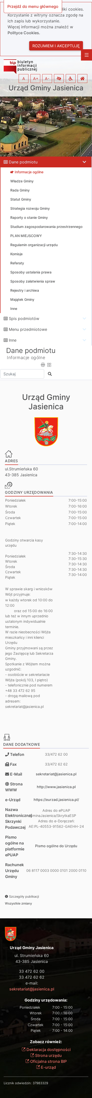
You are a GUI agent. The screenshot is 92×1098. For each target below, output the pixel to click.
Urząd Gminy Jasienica (46, 88)
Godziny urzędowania (29, 492)
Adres (11, 461)
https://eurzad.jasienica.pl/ (56, 799)
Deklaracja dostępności (48, 1049)
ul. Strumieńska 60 (31, 955)
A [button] (23, 78)
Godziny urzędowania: (46, 1000)
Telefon (16, 754)
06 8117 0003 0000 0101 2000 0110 (56, 870)
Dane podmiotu (23, 161)
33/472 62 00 (56, 754)
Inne (12, 340)
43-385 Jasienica (31, 961)
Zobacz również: (46, 1041)
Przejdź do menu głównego (32, 6)
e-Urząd (12, 799)
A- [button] (47, 78)
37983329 (40, 1083)
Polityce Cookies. (24, 32)
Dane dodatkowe (21, 744)
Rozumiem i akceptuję (56, 45)
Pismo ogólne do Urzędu (56, 846)
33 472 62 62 (31, 977)
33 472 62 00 (31, 971)
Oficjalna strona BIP (48, 1061)
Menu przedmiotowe (28, 329)
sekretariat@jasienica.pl (56, 774)
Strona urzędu (48, 1055)
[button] (59, 78)
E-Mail (16, 774)
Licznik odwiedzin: (18, 1083)
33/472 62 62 (56, 764)
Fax (13, 764)
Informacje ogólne (26, 357)
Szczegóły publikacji (23, 896)
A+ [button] (36, 78)
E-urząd (48, 1067)
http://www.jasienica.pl (56, 787)
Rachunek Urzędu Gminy (14, 870)
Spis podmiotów (24, 318)
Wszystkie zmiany (18, 903)
